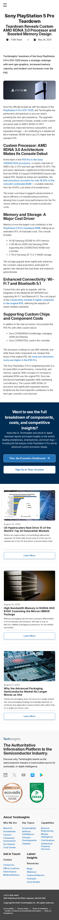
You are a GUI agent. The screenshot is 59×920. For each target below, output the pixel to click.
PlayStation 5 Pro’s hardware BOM (21, 228)
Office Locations (11, 868)
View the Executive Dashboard (27, 458)
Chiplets (26, 843)
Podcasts (31, 879)
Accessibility (8, 909)
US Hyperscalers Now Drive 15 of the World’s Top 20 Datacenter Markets (27, 529)
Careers (7, 835)
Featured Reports (35, 875)
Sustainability (29, 828)
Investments (9, 831)
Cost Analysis (48, 840)
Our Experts (9, 844)
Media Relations (11, 875)
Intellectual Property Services (46, 846)
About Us (7, 828)
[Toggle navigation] (5, 5)
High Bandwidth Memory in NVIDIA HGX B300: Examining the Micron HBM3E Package (29, 611)
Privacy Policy (23, 909)
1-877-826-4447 (11, 895)
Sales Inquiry (9, 872)
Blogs (30, 869)
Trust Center (9, 847)
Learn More (29, 555)
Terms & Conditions (40, 909)
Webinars (32, 872)
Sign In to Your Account (29, 469)
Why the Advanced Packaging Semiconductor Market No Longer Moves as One (25, 691)
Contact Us (8, 865)
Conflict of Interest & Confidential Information (23, 911)
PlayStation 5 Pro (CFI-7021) (18, 110)
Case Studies (33, 882)
